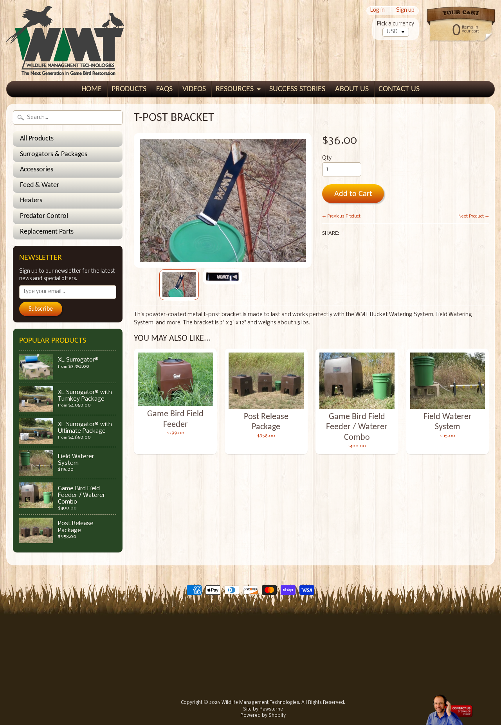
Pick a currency (395, 24)
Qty (327, 158)
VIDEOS (194, 89)
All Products (37, 138)
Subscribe (41, 309)
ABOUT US (352, 89)
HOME (91, 89)
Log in (377, 10)
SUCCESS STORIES (297, 89)
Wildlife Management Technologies (260, 702)
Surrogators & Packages (53, 154)
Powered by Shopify (263, 715)
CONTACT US (399, 89)
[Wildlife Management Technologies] (65, 64)
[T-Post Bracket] (179, 284)
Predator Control (44, 216)
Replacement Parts (47, 232)
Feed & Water (39, 185)
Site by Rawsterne (263, 709)
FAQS (164, 89)
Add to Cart (353, 194)
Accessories (36, 169)
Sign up (405, 10)
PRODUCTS (129, 89)
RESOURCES (235, 89)
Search (251, 609)
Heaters (31, 200)
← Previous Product (341, 216)
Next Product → (473, 216)
